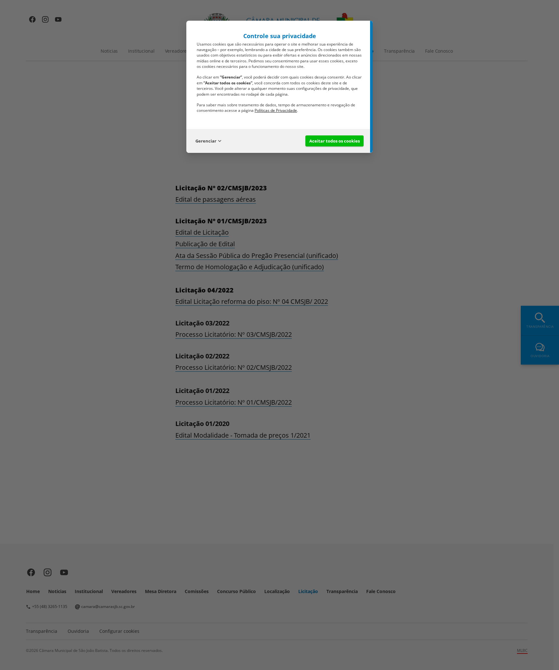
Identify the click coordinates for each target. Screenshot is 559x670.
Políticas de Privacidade (276, 110)
